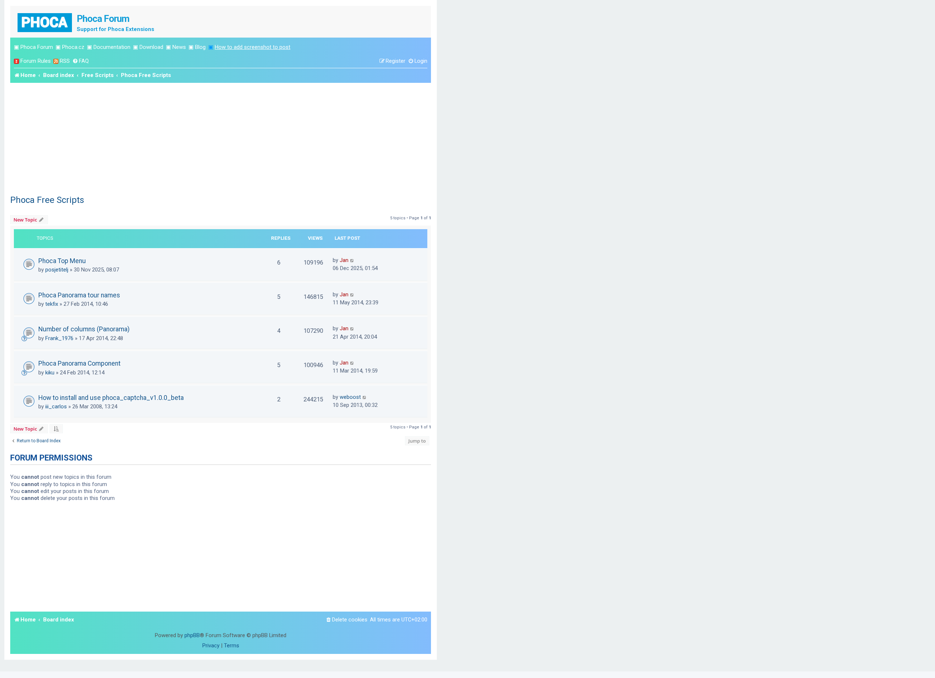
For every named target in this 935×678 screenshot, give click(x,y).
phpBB (192, 635)
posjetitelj (56, 269)
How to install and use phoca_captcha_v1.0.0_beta (111, 397)
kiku (49, 372)
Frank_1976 (59, 338)
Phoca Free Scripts (47, 200)
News (179, 47)
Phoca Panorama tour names (79, 295)
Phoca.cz (73, 47)
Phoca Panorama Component (79, 363)
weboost (350, 397)
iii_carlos (56, 406)
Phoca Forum (36, 47)
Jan (344, 260)
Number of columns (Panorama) (84, 329)
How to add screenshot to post (252, 47)
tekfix (51, 304)
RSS (65, 61)
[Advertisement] (220, 137)
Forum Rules (35, 61)
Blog (200, 47)
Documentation (112, 47)
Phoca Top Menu (62, 261)
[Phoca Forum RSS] (55, 61)
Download (151, 47)
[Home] (45, 21)
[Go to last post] (352, 260)
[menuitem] (80, 61)
